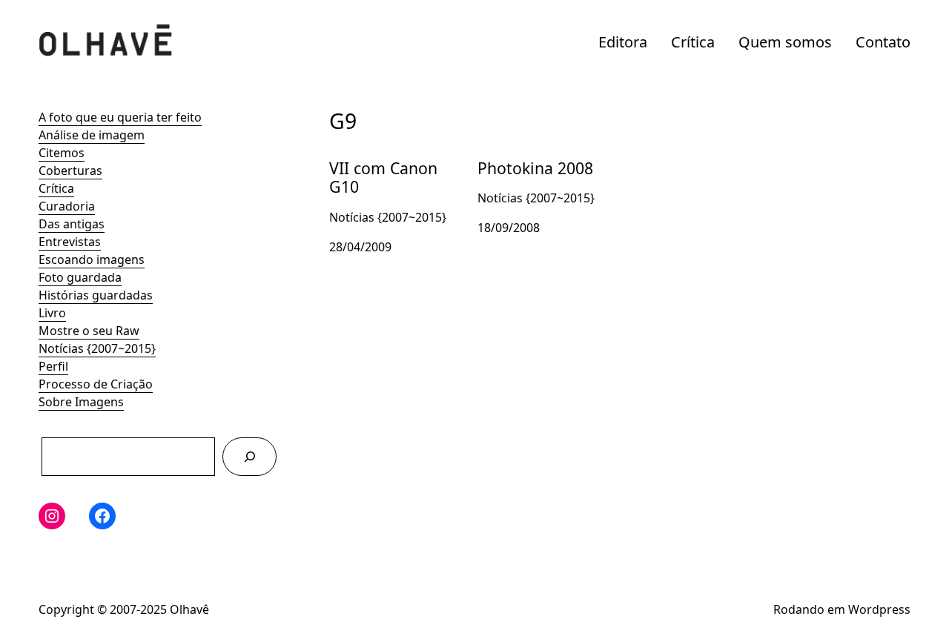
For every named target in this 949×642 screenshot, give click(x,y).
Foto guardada (80, 277)
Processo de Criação (96, 384)
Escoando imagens (92, 259)
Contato (883, 42)
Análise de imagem (92, 135)
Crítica (693, 42)
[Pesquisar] (249, 456)
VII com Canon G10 (382, 156)
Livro (52, 313)
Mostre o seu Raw (89, 330)
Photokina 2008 (521, 156)
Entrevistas (70, 242)
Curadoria (67, 206)
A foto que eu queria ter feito (120, 117)
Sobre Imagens (81, 402)
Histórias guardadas (96, 295)
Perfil (53, 366)
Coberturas (70, 170)
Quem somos (785, 42)
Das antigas (72, 224)
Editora (622, 42)
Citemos (62, 153)
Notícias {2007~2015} (97, 348)
